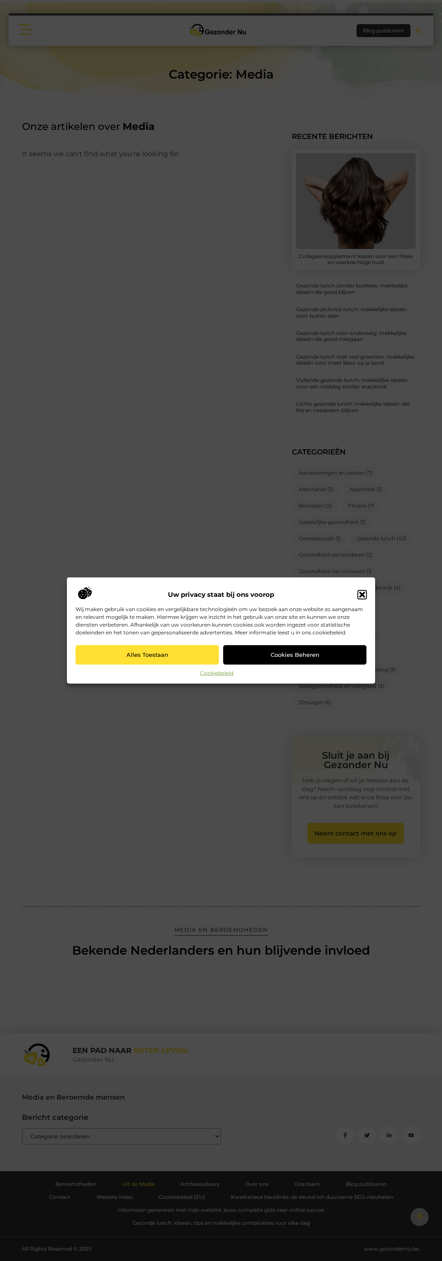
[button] (362, 594)
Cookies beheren (295, 654)
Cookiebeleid (217, 673)
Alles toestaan (147, 654)
